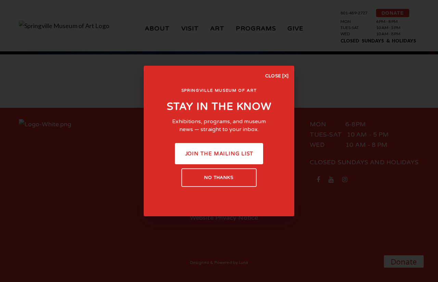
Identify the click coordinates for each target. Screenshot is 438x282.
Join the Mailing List (219, 154)
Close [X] (277, 76)
